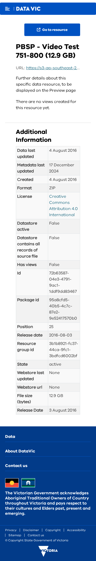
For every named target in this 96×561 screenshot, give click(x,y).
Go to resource (54, 29)
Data (10, 436)
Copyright (53, 530)
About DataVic (20, 451)
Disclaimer (31, 530)
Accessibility (76, 530)
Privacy (11, 530)
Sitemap (14, 535)
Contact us (16, 466)
